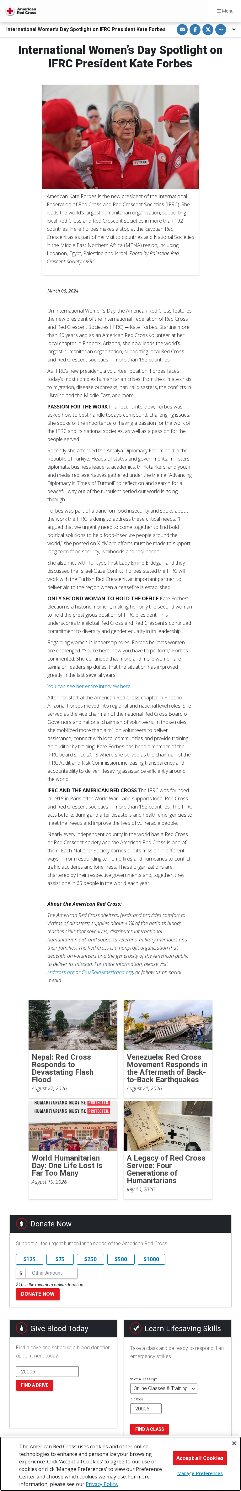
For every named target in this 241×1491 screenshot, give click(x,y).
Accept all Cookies (199, 1458)
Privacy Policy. (102, 1484)
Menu (227, 11)
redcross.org (60, 972)
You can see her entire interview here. (89, 686)
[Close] (234, 1443)
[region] (120, 1463)
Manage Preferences (200, 1473)
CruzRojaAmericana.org (107, 972)
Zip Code (136, 1399)
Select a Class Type (144, 1379)
